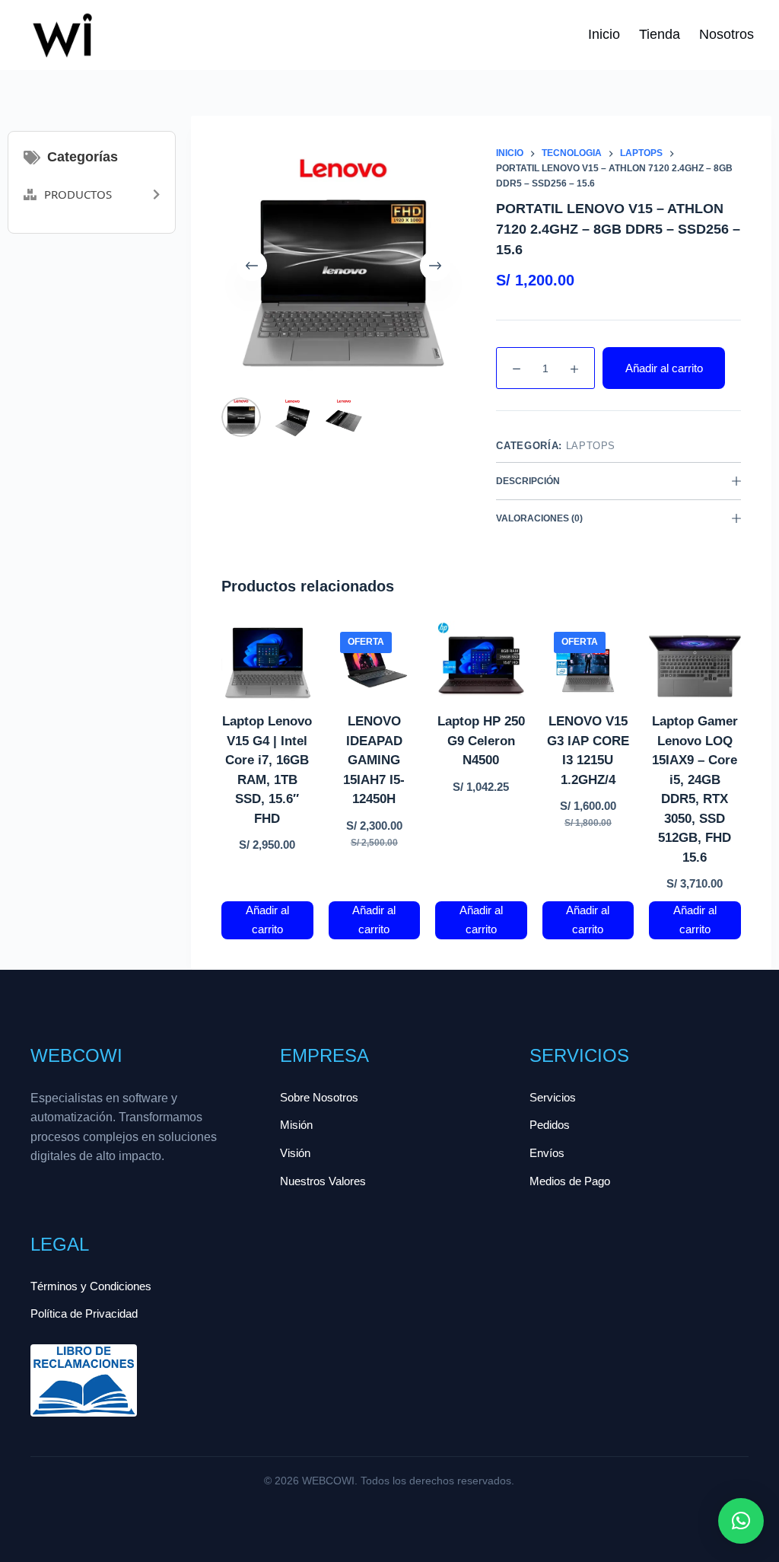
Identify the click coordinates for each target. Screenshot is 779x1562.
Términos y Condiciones (90, 1286)
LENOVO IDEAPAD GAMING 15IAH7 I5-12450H (374, 760)
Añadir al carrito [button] (267, 920)
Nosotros (726, 34)
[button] (741, 1521)
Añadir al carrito (664, 368)
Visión (295, 1152)
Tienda (659, 34)
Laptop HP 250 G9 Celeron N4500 (481, 740)
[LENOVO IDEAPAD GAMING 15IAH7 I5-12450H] (375, 666)
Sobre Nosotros (319, 1097)
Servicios (552, 1097)
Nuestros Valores (323, 1181)
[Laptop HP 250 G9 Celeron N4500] (481, 666)
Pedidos (549, 1124)
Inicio (604, 34)
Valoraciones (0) (539, 518)
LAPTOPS (591, 445)
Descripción (528, 481)
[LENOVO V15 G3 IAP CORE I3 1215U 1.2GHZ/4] (588, 666)
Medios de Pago (569, 1181)
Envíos (546, 1152)
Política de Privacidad (84, 1313)
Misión (296, 1124)
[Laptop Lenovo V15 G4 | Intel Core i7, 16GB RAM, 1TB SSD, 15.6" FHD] (267, 666)
